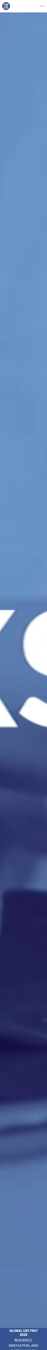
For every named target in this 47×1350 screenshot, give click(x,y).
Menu (42, 6)
